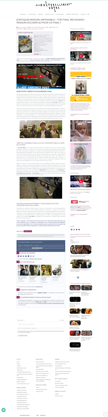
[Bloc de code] (31, 328)
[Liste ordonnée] (26, 328)
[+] (36, 328)
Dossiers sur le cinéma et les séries (23, 408)
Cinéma (35, 27)
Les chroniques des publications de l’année (44, 363)
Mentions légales (20, 377)
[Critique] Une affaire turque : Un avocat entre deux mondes (79, 256)
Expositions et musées (59, 383)
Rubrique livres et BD (40, 361)
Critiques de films (42, 27)
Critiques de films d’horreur (22, 402)
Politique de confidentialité (22, 379)
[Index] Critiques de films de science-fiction (86, 339)
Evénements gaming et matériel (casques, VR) (63, 369)
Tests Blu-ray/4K (59, 14)
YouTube (78, 193)
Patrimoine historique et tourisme (61, 385)
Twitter (44, 292)
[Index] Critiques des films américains (85, 317)
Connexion (61, 320)
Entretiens (19, 365)
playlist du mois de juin (76, 42)
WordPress (42, 415)
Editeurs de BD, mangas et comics (42, 373)
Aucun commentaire (22, 27)
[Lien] (33, 328)
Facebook (40, 292)
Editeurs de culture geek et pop (42, 375)
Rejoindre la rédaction (21, 381)
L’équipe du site (19, 370)
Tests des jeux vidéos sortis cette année (62, 361)
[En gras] (19, 328)
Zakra (37, 415)
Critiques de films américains (22, 398)
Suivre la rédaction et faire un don (23, 383)
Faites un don (38, 301)
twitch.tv (87, 192)
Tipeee (45, 301)
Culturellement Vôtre (25, 415)
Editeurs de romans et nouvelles (42, 371)
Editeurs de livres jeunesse (40, 377)
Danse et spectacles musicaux (41, 389)
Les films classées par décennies (22, 394)
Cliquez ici (46, 50)
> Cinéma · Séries (31, 14)
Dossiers (83, 14)
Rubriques (22, 14)
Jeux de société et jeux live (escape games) (63, 371)
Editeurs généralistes (40, 369)
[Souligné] (22, 328)
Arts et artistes (57, 381)
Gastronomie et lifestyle (59, 387)
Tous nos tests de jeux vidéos (60, 363)
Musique (37, 387)
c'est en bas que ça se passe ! (35, 258)
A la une (31, 27)
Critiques (40, 14)
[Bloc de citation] (29, 328)
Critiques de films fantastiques (22, 406)
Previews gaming (58, 365)
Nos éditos (57, 393)
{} (34, 328)
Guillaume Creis (54, 27)
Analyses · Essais (49, 14)
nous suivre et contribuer (37, 248)
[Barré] (24, 328)
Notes (71, 240)
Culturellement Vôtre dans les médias (24, 372)
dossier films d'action (39, 29)
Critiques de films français (21, 396)
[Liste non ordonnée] (27, 328)
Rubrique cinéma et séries (21, 390)
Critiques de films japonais (21, 400)
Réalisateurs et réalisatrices (22, 392)
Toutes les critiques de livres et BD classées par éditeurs (44, 366)
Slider (47, 27)
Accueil (18, 361)
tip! (74, 201)
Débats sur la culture (59, 395)
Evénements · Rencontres (72, 14)
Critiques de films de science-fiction (23, 404)
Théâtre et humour (39, 391)
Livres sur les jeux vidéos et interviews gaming (62, 374)
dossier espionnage (29, 29)
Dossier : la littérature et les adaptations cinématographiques (43, 380)
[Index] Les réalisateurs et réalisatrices (85, 294)
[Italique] (20, 328)
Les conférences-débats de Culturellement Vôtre (24, 375)
